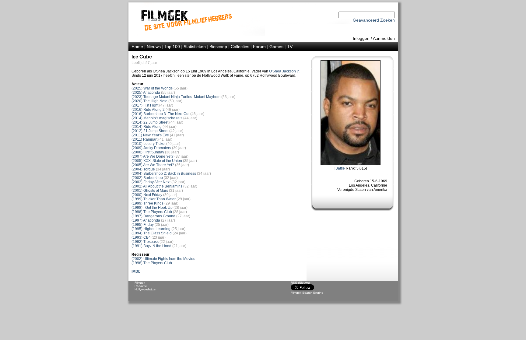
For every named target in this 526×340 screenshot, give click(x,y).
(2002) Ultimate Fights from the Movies (163, 259)
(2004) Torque (143, 169)
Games (276, 46)
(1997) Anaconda (146, 220)
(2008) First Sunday (148, 152)
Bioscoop (218, 46)
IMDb (136, 271)
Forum (259, 46)
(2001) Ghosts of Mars (150, 190)
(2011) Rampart (144, 139)
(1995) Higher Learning (151, 229)
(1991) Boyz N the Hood (151, 246)
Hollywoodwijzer (145, 289)
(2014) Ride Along (147, 126)
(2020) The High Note (149, 101)
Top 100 (172, 46)
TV (290, 46)
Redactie (141, 286)
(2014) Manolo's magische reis (157, 118)
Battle (340, 168)
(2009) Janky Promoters (151, 148)
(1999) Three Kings (147, 203)
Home (137, 46)
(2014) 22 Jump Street (150, 122)
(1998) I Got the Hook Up (152, 207)
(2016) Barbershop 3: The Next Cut (160, 114)
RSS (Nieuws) (300, 282)
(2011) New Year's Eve (150, 135)
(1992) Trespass (145, 242)
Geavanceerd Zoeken (374, 20)
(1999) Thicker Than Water (154, 199)
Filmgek (140, 282)
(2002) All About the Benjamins (157, 186)
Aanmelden (384, 38)
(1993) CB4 (141, 237)
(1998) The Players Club (152, 212)
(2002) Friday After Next (151, 182)
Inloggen (361, 38)
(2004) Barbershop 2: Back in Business (164, 173)
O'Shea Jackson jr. (284, 71)
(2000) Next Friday (147, 195)
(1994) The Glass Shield (152, 233)
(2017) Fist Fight (145, 105)
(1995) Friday (143, 225)
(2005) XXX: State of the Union (157, 161)
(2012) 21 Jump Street (150, 131)
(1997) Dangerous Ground (153, 216)
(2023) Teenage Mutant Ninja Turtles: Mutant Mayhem (176, 97)
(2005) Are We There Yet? (153, 165)
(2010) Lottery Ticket (148, 144)
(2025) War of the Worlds (152, 88)
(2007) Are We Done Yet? (153, 156)
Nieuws (154, 46)
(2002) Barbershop (147, 178)
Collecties (240, 46)
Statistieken (195, 46)
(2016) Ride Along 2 (148, 109)
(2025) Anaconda (146, 92)
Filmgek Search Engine (307, 292)
